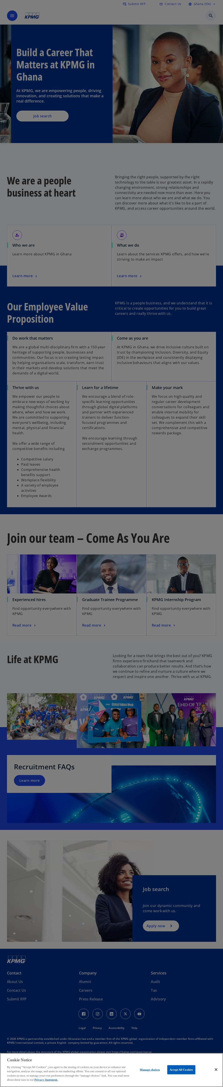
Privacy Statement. (46, 1079)
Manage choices (150, 1069)
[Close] (216, 1069)
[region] (111, 1070)
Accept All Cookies (181, 1069)
